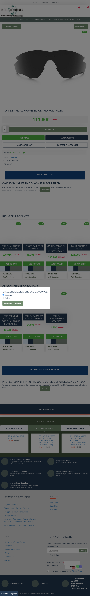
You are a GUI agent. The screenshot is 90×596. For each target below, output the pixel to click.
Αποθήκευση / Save (12, 303)
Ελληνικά (8, 295)
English (7, 298)
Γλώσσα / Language (9, 593)
